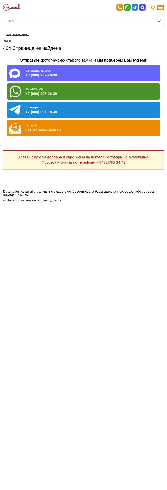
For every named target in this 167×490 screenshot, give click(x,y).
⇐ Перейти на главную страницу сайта (32, 200)
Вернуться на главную (17, 34)
